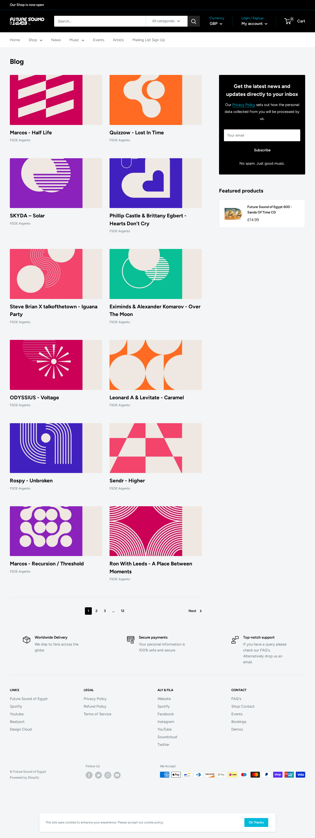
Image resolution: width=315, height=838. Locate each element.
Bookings (238, 721)
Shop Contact (243, 706)
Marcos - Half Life (31, 132)
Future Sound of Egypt (29, 699)
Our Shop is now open (27, 5)
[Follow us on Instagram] (107, 775)
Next (192, 611)
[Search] (194, 21)
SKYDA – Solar (27, 215)
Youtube (17, 714)
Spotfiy (16, 706)
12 (122, 611)
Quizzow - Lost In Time (137, 132)
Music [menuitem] (74, 40)
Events (237, 714)
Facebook (166, 714)
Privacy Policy (243, 105)
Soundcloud (167, 737)
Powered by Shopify (24, 777)
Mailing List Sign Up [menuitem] (148, 40)
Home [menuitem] (15, 40)
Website (164, 699)
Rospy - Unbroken (31, 480)
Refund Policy (95, 706)
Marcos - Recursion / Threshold (47, 563)
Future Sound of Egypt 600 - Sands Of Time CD (269, 209)
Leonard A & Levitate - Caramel (147, 397)
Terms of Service (97, 714)
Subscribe (262, 150)
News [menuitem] (56, 40)
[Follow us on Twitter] (98, 775)
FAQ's (236, 699)
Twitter (163, 744)
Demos (237, 729)
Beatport (17, 721)
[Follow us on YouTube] (117, 775)
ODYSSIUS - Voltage (34, 397)
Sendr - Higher (127, 480)
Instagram (166, 721)
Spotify (164, 706)
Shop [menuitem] (33, 40)
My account (252, 23)
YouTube (165, 729)
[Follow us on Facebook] (89, 775)
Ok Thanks (256, 822)
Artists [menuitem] (118, 40)
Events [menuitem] (98, 40)
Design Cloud (21, 729)
